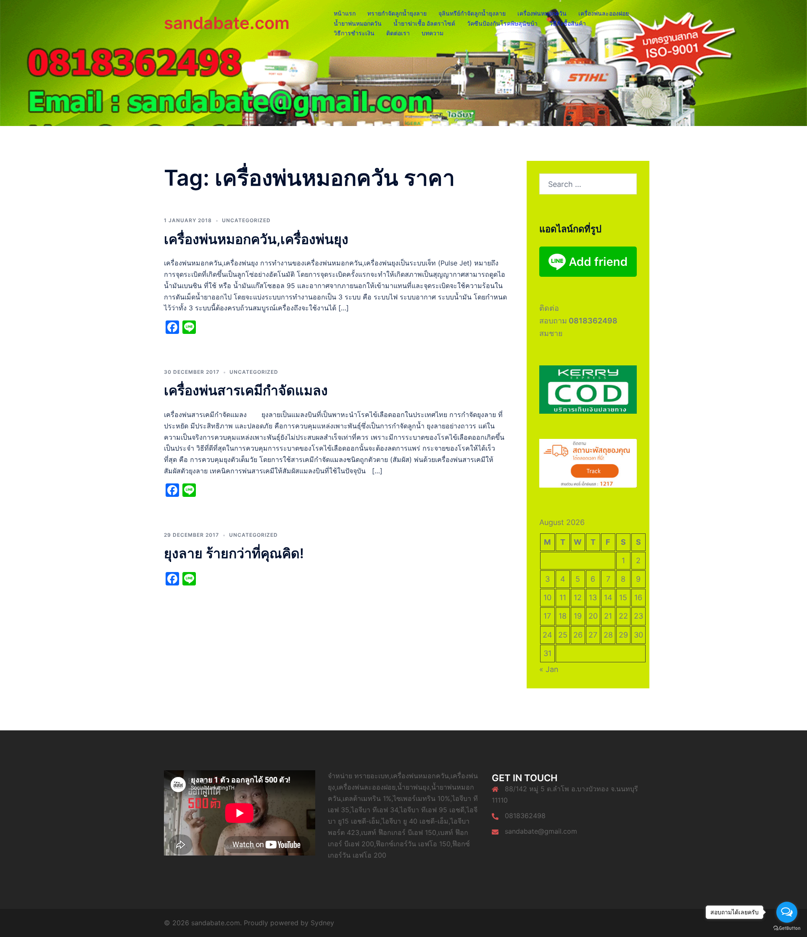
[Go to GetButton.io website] (786, 928)
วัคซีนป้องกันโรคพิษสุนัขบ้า (502, 23)
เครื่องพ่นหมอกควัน (542, 13)
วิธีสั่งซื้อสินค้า (567, 23)
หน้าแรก (345, 13)
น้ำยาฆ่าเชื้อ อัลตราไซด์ (424, 23)
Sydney (322, 923)
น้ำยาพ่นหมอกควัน (358, 23)
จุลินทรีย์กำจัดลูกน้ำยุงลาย (472, 13)
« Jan (549, 669)
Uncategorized (246, 220)
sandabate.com (227, 23)
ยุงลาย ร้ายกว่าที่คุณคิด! (234, 553)
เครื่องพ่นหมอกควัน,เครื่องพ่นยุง (256, 239)
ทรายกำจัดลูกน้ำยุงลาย (397, 13)
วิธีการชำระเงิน (354, 33)
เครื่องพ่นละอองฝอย (603, 13)
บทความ (432, 33)
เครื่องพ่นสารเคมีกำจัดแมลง (246, 390)
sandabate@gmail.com (541, 831)
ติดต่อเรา (398, 33)
